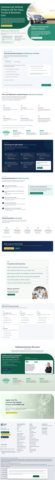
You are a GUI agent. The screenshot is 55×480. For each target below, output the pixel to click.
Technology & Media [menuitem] (32, 449)
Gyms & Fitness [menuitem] (31, 435)
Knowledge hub (44, 428)
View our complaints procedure (5, 478)
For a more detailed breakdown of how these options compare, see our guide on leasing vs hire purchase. (39, 74)
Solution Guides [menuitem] (44, 432)
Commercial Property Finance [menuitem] (21, 446)
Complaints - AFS (8, 466)
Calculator (6, 432)
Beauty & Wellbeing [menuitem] (32, 428)
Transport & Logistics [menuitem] (32, 450)
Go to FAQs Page (11, 294)
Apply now (17, 248)
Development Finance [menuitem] (20, 450)
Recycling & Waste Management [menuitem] (34, 446)
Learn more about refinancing (36, 193)
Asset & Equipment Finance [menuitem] (21, 438)
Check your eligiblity (8, 248)
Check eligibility (7, 434)
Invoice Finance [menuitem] (19, 443)
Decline (43, 476)
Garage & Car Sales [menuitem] (32, 438)
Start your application (12, 412)
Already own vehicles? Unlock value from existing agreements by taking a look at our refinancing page (17, 125)
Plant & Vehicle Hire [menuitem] (32, 442)
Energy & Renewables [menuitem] (32, 432)
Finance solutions (20, 433)
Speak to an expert (46, 85)
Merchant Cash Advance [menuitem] (21, 442)
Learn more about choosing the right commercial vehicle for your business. (13, 127)
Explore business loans (23, 322)
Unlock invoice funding (6, 337)
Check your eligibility (7, 25)
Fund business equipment (6, 322)
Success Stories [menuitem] (44, 429)
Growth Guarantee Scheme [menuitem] (21, 436)
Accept (36, 476)
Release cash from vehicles (41, 322)
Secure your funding (37, 37)
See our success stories (6, 42)
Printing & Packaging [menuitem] (32, 443)
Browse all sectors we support (6, 236)
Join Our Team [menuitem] (19, 431)
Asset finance (5, 369)
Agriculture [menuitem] (31, 425)
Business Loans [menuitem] (19, 435)
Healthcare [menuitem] (31, 436)
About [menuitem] (18, 428)
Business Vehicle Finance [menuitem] (21, 439)
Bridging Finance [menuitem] (19, 449)
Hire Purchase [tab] (8, 61)
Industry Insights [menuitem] (44, 431)
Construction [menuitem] (31, 431)
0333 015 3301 (4, 446)
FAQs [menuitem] (18, 429)
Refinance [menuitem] (18, 440)
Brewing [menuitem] (30, 429)
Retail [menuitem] (30, 447)
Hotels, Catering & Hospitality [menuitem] (34, 439)
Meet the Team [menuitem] (19, 425)
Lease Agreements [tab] (17, 61)
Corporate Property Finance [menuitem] (21, 447)
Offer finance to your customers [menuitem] (47, 425)
